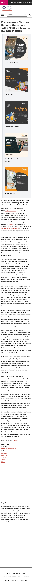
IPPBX (11, 224)
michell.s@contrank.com (8, 448)
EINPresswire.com (10, 211)
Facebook (4, 453)
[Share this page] (30, 14)
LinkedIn (4, 455)
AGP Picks (4, 2)
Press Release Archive (18, 573)
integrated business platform (10, 228)
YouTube (4, 457)
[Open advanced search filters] (25, 14)
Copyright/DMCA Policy (11, 580)
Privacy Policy (24, 580)
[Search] (22, 14)
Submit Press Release (9, 577)
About (8, 573)
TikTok (3, 459)
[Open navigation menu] (2, 14)
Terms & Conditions (23, 577)
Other (3, 462)
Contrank (14, 441)
